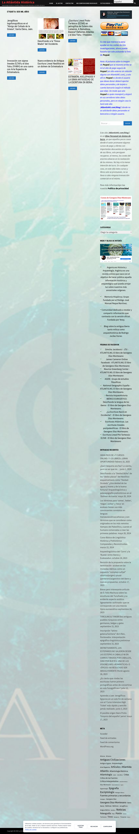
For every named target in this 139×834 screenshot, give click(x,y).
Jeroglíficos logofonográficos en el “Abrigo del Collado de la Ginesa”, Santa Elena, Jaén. (20, 25)
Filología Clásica (119, 792)
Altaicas (102, 756)
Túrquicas (123, 817)
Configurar (107, 826)
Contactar (69, 3)
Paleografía (105, 813)
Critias (126, 774)
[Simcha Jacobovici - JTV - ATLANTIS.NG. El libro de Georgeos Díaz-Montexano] (116, 352)
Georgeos (102, 799)
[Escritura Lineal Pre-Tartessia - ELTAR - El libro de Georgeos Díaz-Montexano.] (116, 437)
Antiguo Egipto (105, 763)
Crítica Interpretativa (109, 781)
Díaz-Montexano (105, 785)
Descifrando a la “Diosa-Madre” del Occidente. (49, 42)
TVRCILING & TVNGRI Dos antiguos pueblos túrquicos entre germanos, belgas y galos (116, 620)
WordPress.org (106, 746)
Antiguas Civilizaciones (112, 759)
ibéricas (108, 806)
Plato (113, 814)
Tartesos (124, 813)
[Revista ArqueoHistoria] (115, 395)
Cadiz (114, 775)
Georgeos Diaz (111, 799)
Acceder (104, 733)
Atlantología (106, 774)
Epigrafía (114, 788)
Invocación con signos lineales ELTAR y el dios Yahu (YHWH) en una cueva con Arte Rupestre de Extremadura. (20, 66)
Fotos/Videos (105, 3)
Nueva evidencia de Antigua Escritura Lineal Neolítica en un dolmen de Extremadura (51, 63)
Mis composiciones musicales (86, 3)
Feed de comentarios (110, 742)
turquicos (116, 817)
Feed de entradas (108, 738)
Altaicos (108, 756)
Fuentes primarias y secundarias (115, 795)
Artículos (116, 766)
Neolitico (113, 810)
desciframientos (123, 781)
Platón (119, 813)
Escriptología (107, 792)
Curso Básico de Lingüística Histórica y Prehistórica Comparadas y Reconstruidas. (114, 540)
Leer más (12, 35)
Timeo (110, 816)
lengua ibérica (105, 810)
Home (51, 3)
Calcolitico (120, 775)
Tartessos (103, 817)
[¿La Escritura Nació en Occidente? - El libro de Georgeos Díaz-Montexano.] (116, 414)
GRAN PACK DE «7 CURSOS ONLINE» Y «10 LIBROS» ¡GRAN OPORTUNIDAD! (114, 458)
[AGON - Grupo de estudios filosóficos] (116, 380)
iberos (102, 806)
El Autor (59, 3)
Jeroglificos (123, 806)
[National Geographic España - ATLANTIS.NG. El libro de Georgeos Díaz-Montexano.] (116, 388)
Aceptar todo (81, 826)
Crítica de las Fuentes (108, 778)
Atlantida (126, 767)
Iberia (129, 803)
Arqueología (117, 763)
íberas (128, 817)
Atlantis (104, 771)
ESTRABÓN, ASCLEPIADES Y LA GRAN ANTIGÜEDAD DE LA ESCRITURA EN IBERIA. (81, 79)
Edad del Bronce (116, 785)
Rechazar (94, 826)
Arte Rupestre (105, 767)
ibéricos (115, 806)
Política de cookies (30, 829)
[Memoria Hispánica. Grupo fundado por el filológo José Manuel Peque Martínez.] (116, 299)
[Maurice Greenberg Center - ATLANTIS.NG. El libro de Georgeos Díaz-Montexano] (116, 372)
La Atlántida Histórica (18, 2)
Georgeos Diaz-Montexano (113, 802)
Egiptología (104, 789)
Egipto (122, 785)
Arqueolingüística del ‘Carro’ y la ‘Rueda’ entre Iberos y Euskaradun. (115, 554)
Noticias (121, 809)
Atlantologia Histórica (119, 771)
